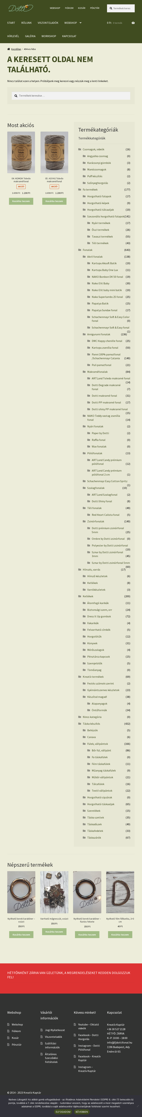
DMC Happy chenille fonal (107, 341)
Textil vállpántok (102, 790)
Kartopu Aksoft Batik (104, 263)
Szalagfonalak (95, 488)
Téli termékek (100, 243)
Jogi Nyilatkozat (55, 1030)
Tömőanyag (94, 670)
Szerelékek (93, 810)
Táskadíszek (94, 824)
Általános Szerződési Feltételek (51, 1058)
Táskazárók (94, 837)
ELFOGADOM (63, 1111)
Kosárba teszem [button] (21, 201)
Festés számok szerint (100, 683)
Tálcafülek (98, 784)
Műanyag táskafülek (104, 770)
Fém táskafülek (101, 764)
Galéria (30, 36)
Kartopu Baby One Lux (105, 270)
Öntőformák (99, 710)
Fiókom (69, 8)
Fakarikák (93, 623)
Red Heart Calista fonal (105, 514)
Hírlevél (13, 36)
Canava (91, 737)
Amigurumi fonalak (98, 334)
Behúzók (92, 730)
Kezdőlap (16, 49)
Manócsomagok (96, 169)
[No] (137, 1106)
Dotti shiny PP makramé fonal (110, 409)
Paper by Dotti (100, 433)
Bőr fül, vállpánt (101, 750)
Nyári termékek (101, 223)
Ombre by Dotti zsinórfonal (108, 538)
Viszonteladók (48, 22)
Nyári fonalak (95, 426)
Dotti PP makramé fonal (106, 402)
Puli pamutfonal (101, 365)
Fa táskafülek (100, 757)
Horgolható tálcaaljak (100, 209)
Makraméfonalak (97, 371)
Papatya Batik (100, 303)
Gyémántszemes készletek (103, 690)
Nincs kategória (92, 717)
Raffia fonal (98, 440)
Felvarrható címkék (98, 629)
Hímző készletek (97, 576)
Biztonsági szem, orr (99, 609)
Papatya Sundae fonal (104, 310)
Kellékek (92, 583)
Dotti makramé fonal (104, 395)
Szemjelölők (94, 663)
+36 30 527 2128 (116, 1029)
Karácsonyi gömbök (99, 163)
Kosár (81, 8)
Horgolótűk (94, 636)
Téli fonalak (94, 508)
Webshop (55, 8)
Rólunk (26, 22)
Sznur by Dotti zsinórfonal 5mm (111, 562)
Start (11, 22)
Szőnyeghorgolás (97, 183)
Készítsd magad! (97, 696)
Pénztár (94, 8)
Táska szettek (95, 817)
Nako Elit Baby (100, 283)
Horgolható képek (98, 203)
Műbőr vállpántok (102, 777)
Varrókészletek (96, 589)
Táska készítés (91, 723)
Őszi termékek (100, 229)
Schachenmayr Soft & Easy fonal (110, 327)
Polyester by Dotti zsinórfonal (110, 545)
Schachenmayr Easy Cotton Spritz (107, 481)
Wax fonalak (99, 446)
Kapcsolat (69, 36)
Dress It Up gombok (99, 616)
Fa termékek (90, 189)
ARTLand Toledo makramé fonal (111, 378)
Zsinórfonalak (95, 521)
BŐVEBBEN (82, 1111)
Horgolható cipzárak (99, 797)
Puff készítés (94, 176)
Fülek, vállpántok (97, 743)
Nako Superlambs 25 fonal (107, 297)
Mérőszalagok (95, 650)
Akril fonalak (95, 256)
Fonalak (87, 250)
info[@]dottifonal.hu (119, 1042)
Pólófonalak (94, 453)
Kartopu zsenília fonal (105, 347)
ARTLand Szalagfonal (104, 494)
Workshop (49, 36)
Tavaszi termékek (102, 236)
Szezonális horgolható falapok (105, 216)
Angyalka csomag (97, 156)
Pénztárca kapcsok (98, 656)
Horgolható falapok (99, 196)
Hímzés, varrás (91, 569)
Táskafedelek (95, 831)
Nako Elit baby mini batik (107, 290)
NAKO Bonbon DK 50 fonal (107, 276)
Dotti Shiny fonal (102, 501)
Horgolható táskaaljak (100, 804)
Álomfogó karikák (98, 603)
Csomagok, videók (93, 149)
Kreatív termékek (93, 676)
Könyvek (92, 643)
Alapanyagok (99, 703)
